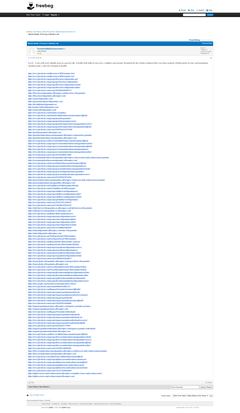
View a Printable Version (37, 395)
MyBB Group (66, 407)
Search (201, 10)
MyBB (51, 407)
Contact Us (56, 404)
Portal (183, 10)
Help (210, 10)
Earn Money (37, 32)
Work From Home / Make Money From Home (58, 32)
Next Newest (44, 387)
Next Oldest (33, 387)
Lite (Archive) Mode (86, 404)
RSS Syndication (115, 404)
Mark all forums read (101, 404)
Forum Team (46, 404)
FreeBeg (29, 32)
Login (47, 15)
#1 (211, 58)
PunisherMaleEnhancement (50, 49)
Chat (192, 10)
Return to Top (73, 404)
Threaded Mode (207, 43)
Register (54, 15)
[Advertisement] (120, 22)
